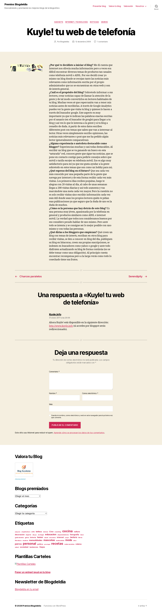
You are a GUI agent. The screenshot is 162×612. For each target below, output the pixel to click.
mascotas (49, 540)
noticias (94, 22)
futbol (82, 535)
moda (68, 540)
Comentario (54, 372)
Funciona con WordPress (55, 606)
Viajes (42, 547)
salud (17, 547)
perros (18, 544)
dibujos (34, 535)
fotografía (74, 534)
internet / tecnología (76, 22)
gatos (27, 537)
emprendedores (63, 535)
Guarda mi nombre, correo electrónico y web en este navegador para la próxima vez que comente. (82, 416)
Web (51, 404)
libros (80, 537)
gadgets (58, 22)
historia (33, 537)
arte (33, 532)
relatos (78, 544)
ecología (41, 535)
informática (52, 537)
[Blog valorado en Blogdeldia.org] (24, 470)
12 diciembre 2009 (83, 42)
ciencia (45, 532)
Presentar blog (99, 6)
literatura (18, 540)
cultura (77, 532)
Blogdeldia (64, 42)
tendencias (33, 547)
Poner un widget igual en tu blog (32, 572)
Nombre (53, 393)
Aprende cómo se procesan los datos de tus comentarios (79, 432)
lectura (73, 537)
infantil (46, 537)
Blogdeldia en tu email (26, 589)
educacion (50, 534)
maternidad (60, 540)
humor (40, 537)
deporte (28, 535)
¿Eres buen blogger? (20, 479)
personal (29, 543)
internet (60, 537)
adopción (17, 532)
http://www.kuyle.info (61, 325)
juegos (67, 537)
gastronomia (19, 537)
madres (25, 540)
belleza (39, 532)
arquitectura (25, 532)
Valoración (128, 6)
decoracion (19, 535)
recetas (57, 543)
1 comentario (102, 42)
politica (40, 544)
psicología (47, 544)
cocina (67, 531)
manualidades (35, 540)
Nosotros (140, 6)
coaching (58, 532)
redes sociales (69, 544)
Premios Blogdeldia (15, 4)
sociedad (24, 547)
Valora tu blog (115, 6)
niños (74, 540)
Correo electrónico (90, 393)
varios (104, 22)
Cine (51, 532)
